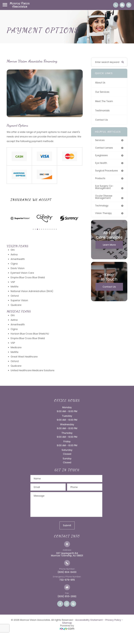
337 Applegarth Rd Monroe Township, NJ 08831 (67, 554)
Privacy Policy (113, 620)
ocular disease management (103, 197)
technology (101, 205)
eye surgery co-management (104, 187)
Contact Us (101, 119)
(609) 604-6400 (67, 572)
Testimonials (102, 110)
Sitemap (67, 622)
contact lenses (104, 147)
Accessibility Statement (89, 620)
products (100, 178)
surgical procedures (106, 170)
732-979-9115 (67, 579)
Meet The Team (104, 101)
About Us (100, 82)
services (100, 140)
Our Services (102, 91)
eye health (101, 163)
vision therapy (103, 213)
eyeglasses (101, 155)
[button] (33, 229)
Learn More (109, 244)
